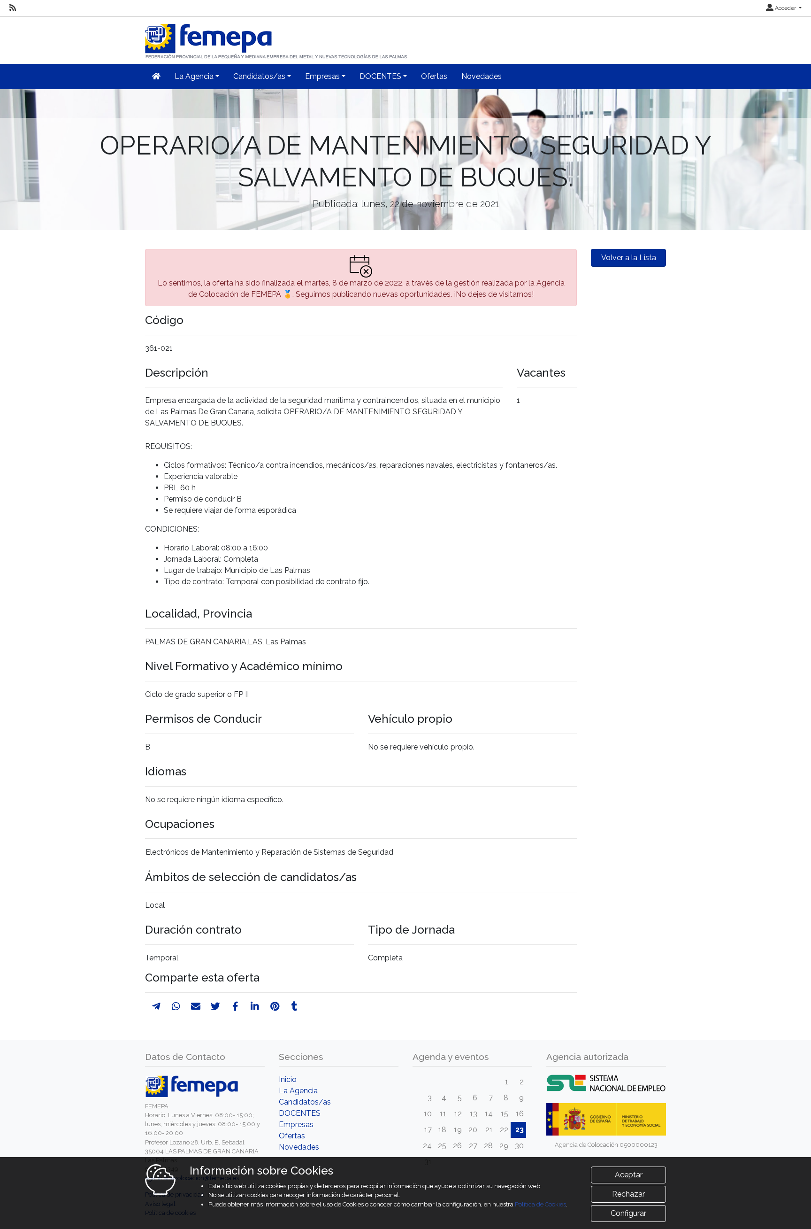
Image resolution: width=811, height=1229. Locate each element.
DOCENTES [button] (380, 76)
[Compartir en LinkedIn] (255, 1006)
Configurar (628, 1213)
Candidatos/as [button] (259, 76)
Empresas (296, 1124)
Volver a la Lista (628, 257)
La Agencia (298, 1090)
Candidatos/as (305, 1102)
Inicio (288, 1079)
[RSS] (12, 8)
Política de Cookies (540, 1204)
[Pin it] (274, 1006)
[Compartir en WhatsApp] (176, 1006)
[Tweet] (215, 1006)
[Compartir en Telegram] (156, 1006)
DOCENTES (300, 1113)
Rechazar (628, 1194)
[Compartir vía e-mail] (195, 1006)
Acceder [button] (785, 8)
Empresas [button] (322, 76)
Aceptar (629, 1174)
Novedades (481, 76)
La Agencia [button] (194, 76)
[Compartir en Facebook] (235, 1006)
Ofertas (434, 76)
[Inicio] (277, 37)
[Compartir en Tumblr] (294, 1006)
